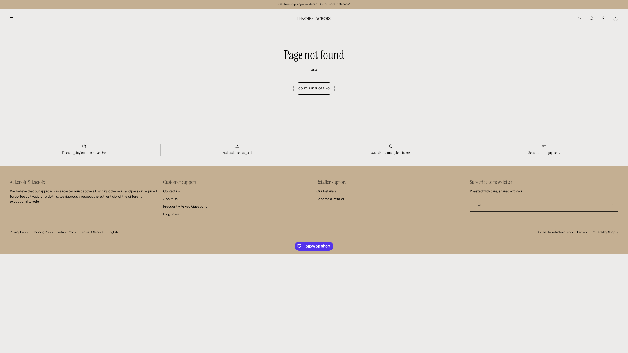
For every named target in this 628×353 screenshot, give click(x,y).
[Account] (603, 18)
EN (579, 18)
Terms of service (91, 232)
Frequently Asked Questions (185, 206)
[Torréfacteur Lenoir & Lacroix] (314, 18)
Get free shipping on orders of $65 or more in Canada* (314, 4)
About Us (170, 199)
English (113, 232)
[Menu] (16, 18)
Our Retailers (326, 191)
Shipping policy (43, 232)
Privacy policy (19, 232)
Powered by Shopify (605, 232)
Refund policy (66, 232)
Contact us (171, 191)
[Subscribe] (612, 205)
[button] (592, 18)
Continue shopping (314, 88)
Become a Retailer (330, 199)
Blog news (171, 214)
